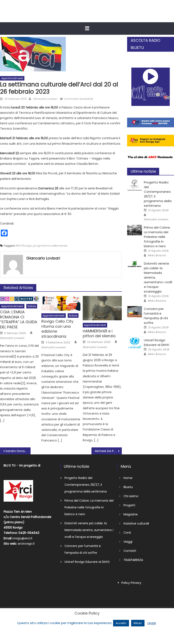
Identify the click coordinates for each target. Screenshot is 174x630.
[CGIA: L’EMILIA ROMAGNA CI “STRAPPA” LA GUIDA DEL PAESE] (19, 298)
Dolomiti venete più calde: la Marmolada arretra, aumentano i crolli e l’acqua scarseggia (89, 530)
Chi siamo (130, 496)
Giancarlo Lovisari (45, 99)
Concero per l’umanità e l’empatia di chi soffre (156, 316)
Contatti (129, 551)
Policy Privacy (131, 583)
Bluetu (128, 487)
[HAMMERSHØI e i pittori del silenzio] (102, 308)
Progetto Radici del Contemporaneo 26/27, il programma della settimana (86, 485)
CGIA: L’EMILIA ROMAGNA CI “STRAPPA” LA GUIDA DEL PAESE (18, 319)
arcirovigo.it (26, 543)
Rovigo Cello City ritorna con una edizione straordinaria (57, 329)
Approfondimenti (12, 78)
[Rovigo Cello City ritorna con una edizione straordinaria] (60, 303)
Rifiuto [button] (138, 623)
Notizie (32, 306)
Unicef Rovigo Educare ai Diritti (156, 342)
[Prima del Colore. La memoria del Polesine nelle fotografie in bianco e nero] (134, 230)
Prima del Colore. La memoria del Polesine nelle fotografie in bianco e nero (157, 236)
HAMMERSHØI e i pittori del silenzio (99, 334)
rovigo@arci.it (22, 538)
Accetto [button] (121, 623)
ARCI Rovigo (23, 246)
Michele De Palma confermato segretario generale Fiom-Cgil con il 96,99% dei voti (108, 451)
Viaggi (127, 542)
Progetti (129, 505)
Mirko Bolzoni (157, 255)
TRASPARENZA (133, 560)
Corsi (127, 532)
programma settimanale (50, 246)
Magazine (130, 514)
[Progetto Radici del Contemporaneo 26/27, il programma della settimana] (134, 185)
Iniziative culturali (136, 523)
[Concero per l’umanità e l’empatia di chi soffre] (134, 311)
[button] (87, 28)
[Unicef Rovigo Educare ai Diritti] (134, 342)
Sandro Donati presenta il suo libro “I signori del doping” (18, 451)
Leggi (151, 623)
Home (127, 478)
